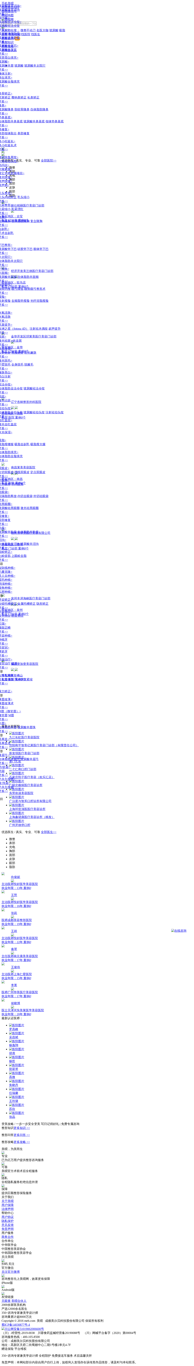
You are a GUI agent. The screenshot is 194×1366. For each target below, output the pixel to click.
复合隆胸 (36, 221)
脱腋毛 (28, 364)
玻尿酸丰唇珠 (26, 727)
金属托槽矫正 (26, 603)
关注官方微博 (11, 1271)
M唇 (11, 715)
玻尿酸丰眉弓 (29, 759)
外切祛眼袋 (40, 496)
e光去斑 (16, 340)
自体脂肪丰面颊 (28, 276)
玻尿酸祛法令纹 (34, 388)
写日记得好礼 (50, 1124)
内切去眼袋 (25, 496)
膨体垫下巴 (40, 249)
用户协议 (8, 1217)
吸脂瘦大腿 (37, 444)
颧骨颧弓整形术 (34, 288)
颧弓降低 (17, 288)
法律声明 (8, 1209)
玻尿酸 (18, 65)
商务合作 (8, 1236)
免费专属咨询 (70, 1124)
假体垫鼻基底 (54, 121)
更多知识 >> (22, 1128)
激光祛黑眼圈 (29, 508)
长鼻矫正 (33, 97)
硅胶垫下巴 (25, 249)
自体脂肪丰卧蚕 (28, 532)
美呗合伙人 (19, 1300)
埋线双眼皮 (22, 472)
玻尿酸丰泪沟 (29, 543)
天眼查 (6, 1300)
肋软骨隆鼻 (22, 109)
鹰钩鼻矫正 (19, 97)
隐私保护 (8, 1221)
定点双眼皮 (37, 472)
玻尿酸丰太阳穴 (34, 65)
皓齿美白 (17, 615)
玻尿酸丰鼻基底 (34, 121)
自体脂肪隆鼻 (39, 109)
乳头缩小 (23, 197)
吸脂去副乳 (22, 444)
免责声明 (8, 1228)
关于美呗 (8, 1201)
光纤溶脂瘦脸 (39, 300)
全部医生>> (48, 832)
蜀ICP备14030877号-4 (16, 1324)
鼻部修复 (23, 133)
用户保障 (8, 1205)
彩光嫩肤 (30, 352)
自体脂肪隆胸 (20, 221)
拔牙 (14, 663)
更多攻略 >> (22, 1142)
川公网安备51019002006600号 (24, 1329)
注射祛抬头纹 (54, 412)
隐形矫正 (42, 603)
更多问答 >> (22, 1135)
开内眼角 (17, 484)
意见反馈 (8, 1224)
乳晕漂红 (17, 209)
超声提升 (54, 328)
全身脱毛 (17, 364)
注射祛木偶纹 (39, 328)
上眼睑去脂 (19, 555)
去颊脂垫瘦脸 (20, 300)
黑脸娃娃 (17, 352)
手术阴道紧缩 (23, 679)
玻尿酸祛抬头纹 (34, 412)
